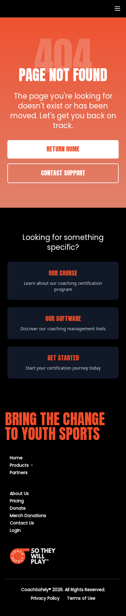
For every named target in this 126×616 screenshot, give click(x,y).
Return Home (63, 149)
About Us (19, 493)
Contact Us (22, 523)
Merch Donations (28, 515)
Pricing (17, 501)
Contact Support (63, 173)
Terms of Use (81, 598)
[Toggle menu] (117, 8)
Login (15, 530)
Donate (18, 508)
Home (16, 458)
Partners (19, 472)
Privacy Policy (45, 598)
